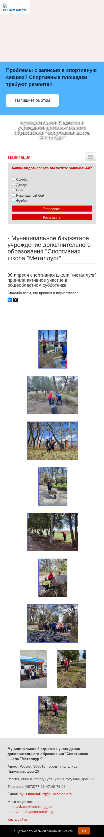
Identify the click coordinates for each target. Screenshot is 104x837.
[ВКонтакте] (10, 300)
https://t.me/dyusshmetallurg (30, 811)
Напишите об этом (32, 100)
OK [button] (84, 831)
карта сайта (17, 819)
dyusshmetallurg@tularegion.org (46, 793)
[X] (15, 300)
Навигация (19, 156)
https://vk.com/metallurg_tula (31, 806)
